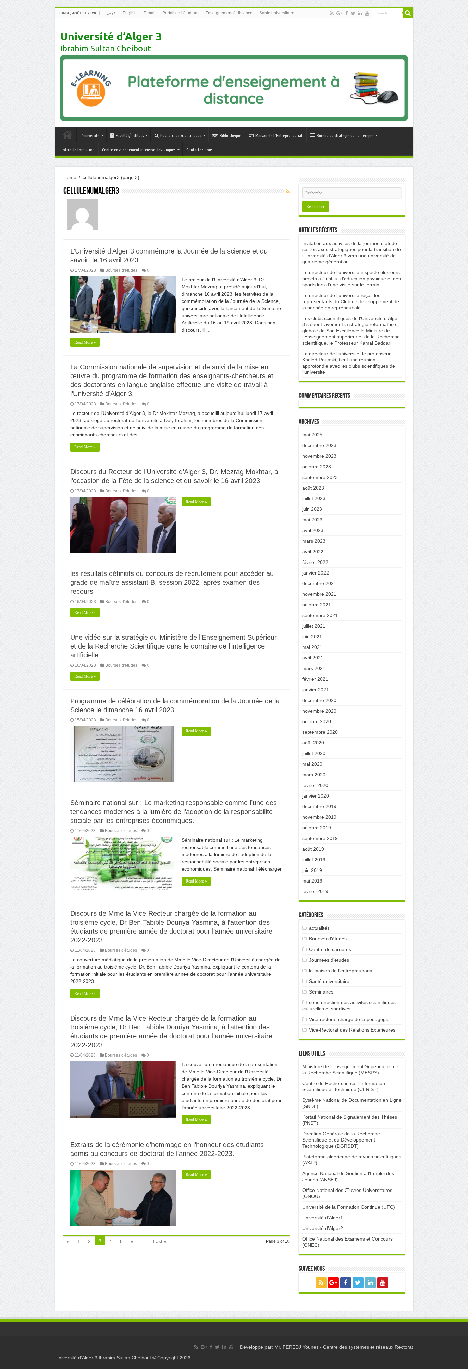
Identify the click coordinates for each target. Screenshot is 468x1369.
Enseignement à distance (229, 13)
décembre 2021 (319, 583)
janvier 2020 (315, 796)
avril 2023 (312, 530)
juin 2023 (312, 509)
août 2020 (313, 742)
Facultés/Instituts (130, 135)
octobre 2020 (316, 721)
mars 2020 (313, 774)
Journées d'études (329, 960)
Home (69, 177)
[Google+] (339, 13)
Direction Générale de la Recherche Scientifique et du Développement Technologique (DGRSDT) (341, 1140)
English (130, 13)
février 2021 (315, 679)
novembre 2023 (319, 456)
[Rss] (331, 13)
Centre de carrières (330, 949)
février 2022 (315, 562)
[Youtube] (367, 13)
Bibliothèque (230, 135)
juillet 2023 (313, 498)
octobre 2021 (316, 604)
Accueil (67, 134)
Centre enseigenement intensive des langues (138, 149)
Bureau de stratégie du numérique (345, 135)
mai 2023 (312, 519)
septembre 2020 (320, 732)
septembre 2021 (320, 615)
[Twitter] (353, 13)
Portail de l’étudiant (180, 13)
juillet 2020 (313, 753)
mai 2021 (312, 647)
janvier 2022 (315, 573)
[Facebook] (347, 13)
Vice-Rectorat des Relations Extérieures (352, 1030)
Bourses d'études (121, 270)
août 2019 (313, 849)
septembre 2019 (320, 838)
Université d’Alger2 (322, 1228)
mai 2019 (312, 881)
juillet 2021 (313, 626)
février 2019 (315, 891)
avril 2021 (312, 658)
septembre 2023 (320, 477)
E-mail (150, 13)
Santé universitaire (276, 13)
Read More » (85, 342)
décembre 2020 (319, 700)
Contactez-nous (199, 149)
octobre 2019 (316, 827)
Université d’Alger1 (322, 1217)
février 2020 (315, 785)
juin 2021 (312, 636)
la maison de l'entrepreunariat (341, 970)
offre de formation (79, 149)
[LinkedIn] (360, 13)
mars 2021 (313, 668)
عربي (111, 13)
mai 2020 (312, 764)
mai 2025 (312, 434)
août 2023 (313, 488)
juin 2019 (312, 870)
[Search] (408, 13)
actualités (319, 928)
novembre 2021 (319, 594)
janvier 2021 (315, 689)
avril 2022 (312, 551)
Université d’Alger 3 (111, 36)
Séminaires (321, 992)
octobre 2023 (316, 466)
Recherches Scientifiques (180, 135)
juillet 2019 (313, 859)
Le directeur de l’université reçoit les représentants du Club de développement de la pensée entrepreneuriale (350, 301)
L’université (90, 135)
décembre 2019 (319, 806)
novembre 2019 (319, 817)
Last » (160, 1241)
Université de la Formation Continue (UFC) (348, 1207)
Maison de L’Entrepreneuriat (279, 135)
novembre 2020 (319, 711)
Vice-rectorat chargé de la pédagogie (349, 1019)
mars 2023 (313, 541)
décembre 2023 (319, 445)
